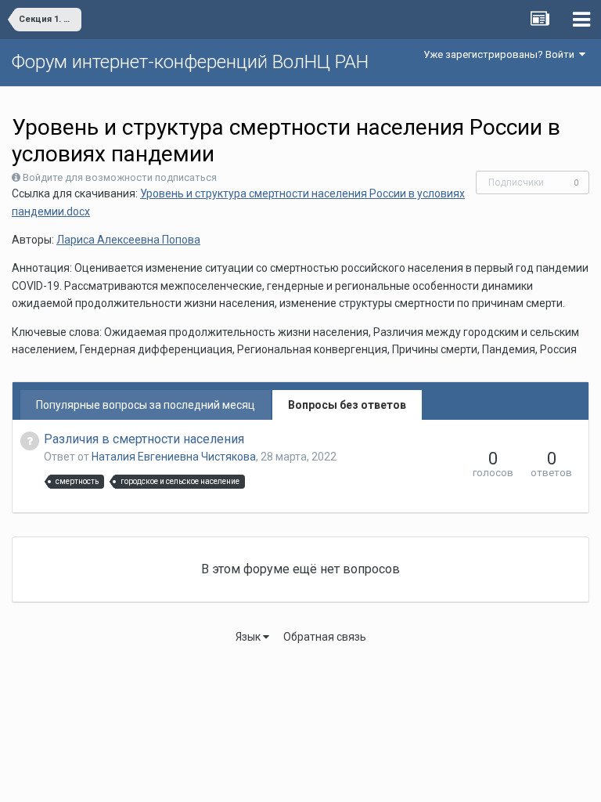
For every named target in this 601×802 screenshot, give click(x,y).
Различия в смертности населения (144, 439)
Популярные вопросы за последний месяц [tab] (145, 405)
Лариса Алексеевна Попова (128, 239)
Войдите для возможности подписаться (120, 177)
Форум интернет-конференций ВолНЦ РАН (190, 62)
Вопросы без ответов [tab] (347, 405)
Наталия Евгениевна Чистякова (174, 456)
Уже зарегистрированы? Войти (501, 54)
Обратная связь (324, 636)
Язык (249, 636)
